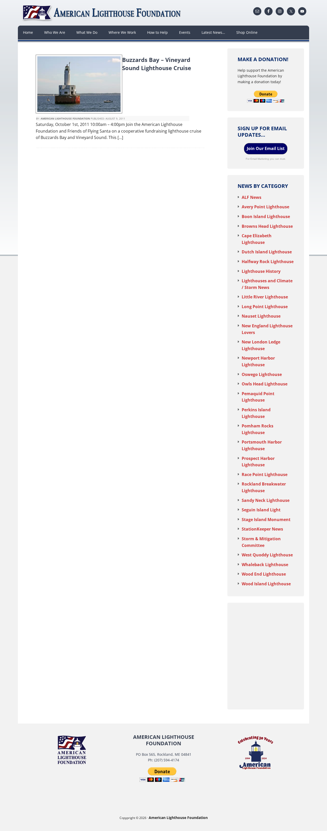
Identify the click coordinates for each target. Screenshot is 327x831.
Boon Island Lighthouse (266, 216)
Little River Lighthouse (265, 297)
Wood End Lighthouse (264, 574)
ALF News (251, 197)
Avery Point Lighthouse (265, 207)
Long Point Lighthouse (265, 306)
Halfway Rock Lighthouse (268, 261)
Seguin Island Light (261, 510)
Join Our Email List (266, 148)
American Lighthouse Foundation (102, 13)
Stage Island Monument (266, 519)
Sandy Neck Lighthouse (265, 500)
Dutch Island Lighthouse (267, 252)
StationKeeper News (262, 529)
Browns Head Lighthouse (267, 226)
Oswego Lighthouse (262, 374)
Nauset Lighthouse (261, 316)
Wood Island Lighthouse (266, 584)
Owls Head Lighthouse (264, 384)
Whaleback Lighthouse (265, 564)
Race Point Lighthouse (264, 474)
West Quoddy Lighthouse (267, 555)
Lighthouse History (261, 271)
